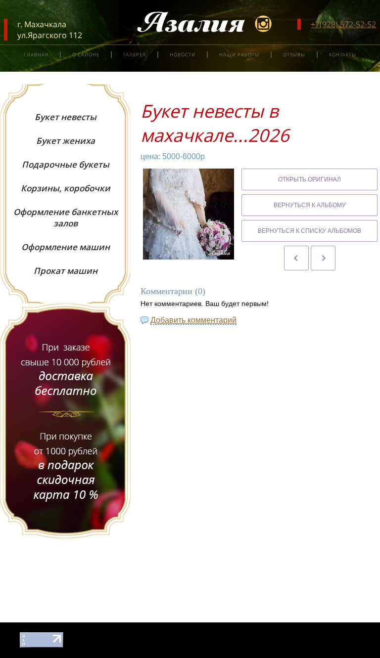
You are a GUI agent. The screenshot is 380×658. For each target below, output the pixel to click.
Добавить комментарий (193, 320)
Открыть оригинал (309, 179)
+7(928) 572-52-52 (343, 24)
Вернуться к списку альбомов (309, 230)
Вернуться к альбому (310, 205)
